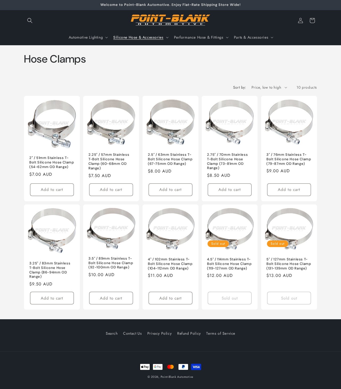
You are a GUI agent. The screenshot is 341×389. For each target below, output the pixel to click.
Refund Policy (189, 333)
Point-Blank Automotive (177, 377)
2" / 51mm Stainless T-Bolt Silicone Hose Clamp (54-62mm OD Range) (51, 162)
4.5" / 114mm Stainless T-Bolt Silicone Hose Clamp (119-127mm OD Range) (229, 263)
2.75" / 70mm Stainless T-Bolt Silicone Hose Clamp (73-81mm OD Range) (227, 161)
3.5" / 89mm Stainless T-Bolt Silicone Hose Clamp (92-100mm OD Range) (110, 262)
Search (112, 333)
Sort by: (239, 87)
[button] (30, 20)
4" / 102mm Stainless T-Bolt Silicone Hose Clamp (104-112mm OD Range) (170, 263)
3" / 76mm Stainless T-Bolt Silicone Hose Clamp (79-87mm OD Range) (288, 159)
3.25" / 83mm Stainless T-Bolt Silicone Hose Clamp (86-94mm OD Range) (49, 270)
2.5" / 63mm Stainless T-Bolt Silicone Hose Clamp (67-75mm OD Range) (170, 159)
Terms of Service (220, 333)
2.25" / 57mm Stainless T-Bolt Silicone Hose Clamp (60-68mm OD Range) (108, 161)
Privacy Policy (159, 333)
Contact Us (132, 333)
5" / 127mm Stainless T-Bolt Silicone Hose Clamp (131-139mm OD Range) (288, 263)
